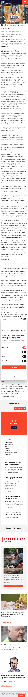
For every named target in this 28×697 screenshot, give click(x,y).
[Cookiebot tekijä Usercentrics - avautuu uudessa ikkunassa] (20, 319)
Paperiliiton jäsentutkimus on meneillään (13, 478)
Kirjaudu (14, 427)
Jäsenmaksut (8, 454)
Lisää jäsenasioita (19, 408)
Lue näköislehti (13, 586)
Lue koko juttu (6, 622)
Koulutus (7, 446)
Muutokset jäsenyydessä (11, 452)
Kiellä (14, 376)
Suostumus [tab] (5, 323)
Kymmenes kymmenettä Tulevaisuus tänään (12, 497)
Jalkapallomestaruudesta (11, 467)
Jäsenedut (7, 448)
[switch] (24, 352)
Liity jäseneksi (8, 442)
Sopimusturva (8, 444)
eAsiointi (21, 695)
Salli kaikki (14, 367)
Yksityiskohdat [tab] (14, 323)
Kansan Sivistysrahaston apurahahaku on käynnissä (13, 513)
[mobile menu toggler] (25, 2)
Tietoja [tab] (23, 323)
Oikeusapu (7, 450)
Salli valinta (14, 372)
